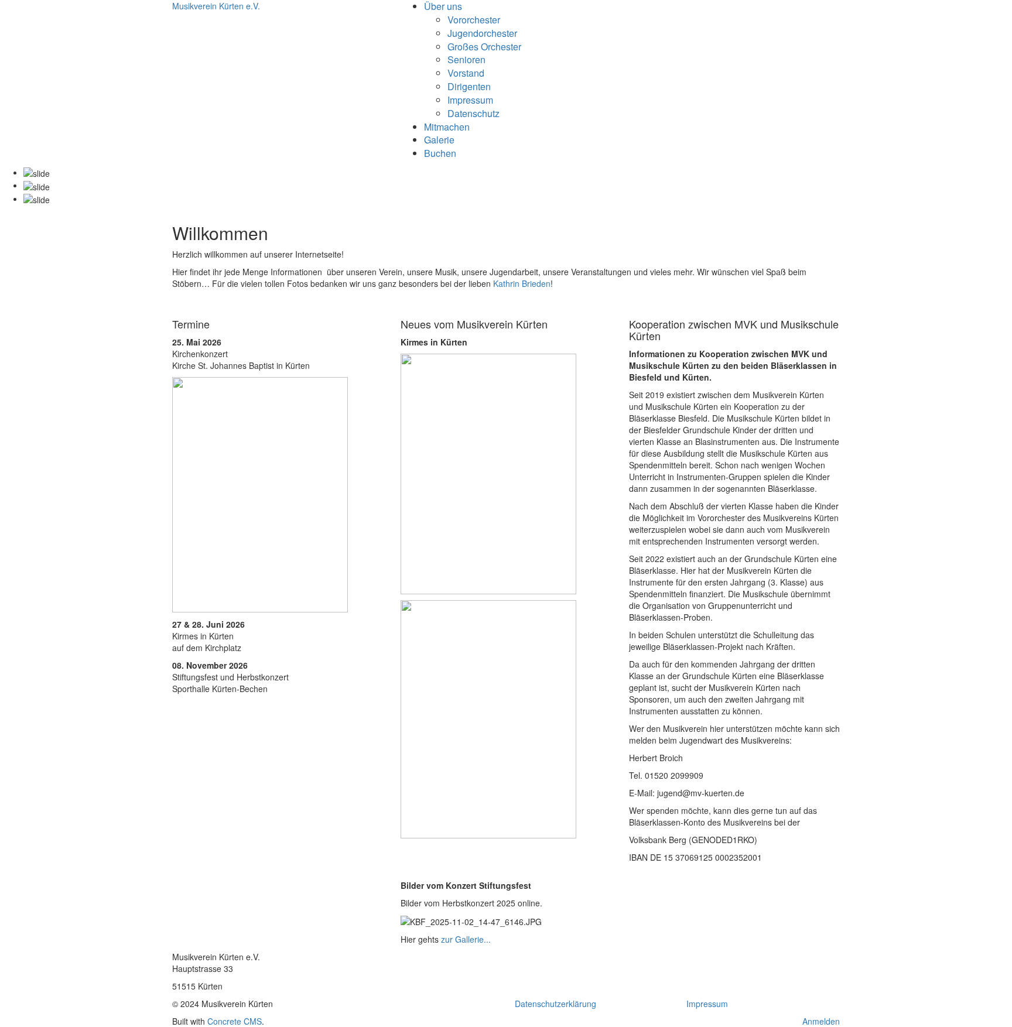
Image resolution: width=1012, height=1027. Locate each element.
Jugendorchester (482, 33)
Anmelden (821, 1021)
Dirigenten (469, 86)
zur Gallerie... (466, 939)
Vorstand (465, 73)
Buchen (440, 153)
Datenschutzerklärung (555, 1003)
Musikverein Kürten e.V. (216, 6)
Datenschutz (473, 113)
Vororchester (473, 19)
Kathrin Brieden (522, 283)
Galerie (439, 139)
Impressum (470, 100)
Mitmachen (447, 126)
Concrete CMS (234, 1021)
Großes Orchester (484, 46)
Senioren (466, 59)
